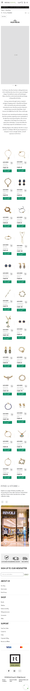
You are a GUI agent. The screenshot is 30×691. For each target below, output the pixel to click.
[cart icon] (11, 163)
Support (4, 623)
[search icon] (22, 2)
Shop (3, 597)
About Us (5, 581)
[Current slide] (15, 85)
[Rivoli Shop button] (25, 686)
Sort (25, 13)
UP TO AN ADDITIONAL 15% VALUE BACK (17, 7)
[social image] (9, 672)
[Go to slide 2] (14, 85)
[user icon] (27, 2)
